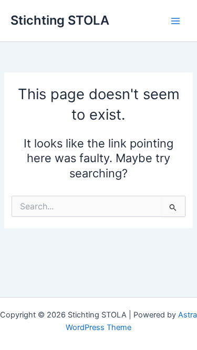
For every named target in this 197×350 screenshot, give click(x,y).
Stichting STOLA (60, 20)
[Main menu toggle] (175, 21)
